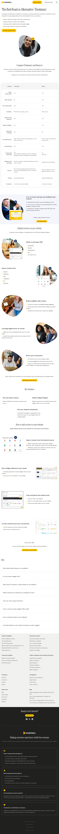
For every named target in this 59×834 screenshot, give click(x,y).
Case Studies (5, 694)
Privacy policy (29, 827)
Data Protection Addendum (36, 677)
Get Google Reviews (6, 641)
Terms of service (29, 830)
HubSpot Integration (34, 660)
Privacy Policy (32, 682)
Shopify (30, 248)
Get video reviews (41, 221)
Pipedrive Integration (34, 665)
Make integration (33, 662)
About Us (4, 677)
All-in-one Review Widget (35, 643)
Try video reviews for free (9, 30)
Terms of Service (33, 684)
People (3, 684)
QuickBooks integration (35, 667)
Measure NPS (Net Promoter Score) (10, 648)
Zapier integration (33, 669)
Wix (29, 252)
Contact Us (4, 680)
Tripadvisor (6, 278)
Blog (3, 692)
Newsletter (4, 699)
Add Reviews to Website (35, 641)
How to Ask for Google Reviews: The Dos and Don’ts (41, 700)
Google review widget (34, 650)
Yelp (4, 276)
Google (5, 271)
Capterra (5, 283)
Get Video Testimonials (7, 643)
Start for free (29, 715)
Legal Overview (33, 680)
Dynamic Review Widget (35, 645)
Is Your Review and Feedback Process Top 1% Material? (42, 702)
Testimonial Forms (6, 650)
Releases (4, 701)
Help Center (4, 697)
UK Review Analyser (6, 662)
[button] (56, 2)
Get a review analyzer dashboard (9, 660)
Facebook (6, 274)
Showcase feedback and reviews (37, 638)
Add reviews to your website (29, 380)
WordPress (31, 245)
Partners (4, 682)
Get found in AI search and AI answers (38, 648)
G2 (4, 281)
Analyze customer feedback (8, 658)
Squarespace (31, 250)
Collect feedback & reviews (8, 638)
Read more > (46, 365)
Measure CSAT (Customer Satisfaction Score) (12, 645)
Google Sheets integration (35, 658)
